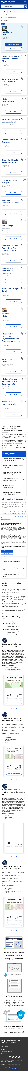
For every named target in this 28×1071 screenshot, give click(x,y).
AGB (21, 1060)
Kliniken (4, 11)
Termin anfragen (13, 44)
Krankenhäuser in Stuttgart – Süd (12, 569)
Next (16, 708)
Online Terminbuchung (10, 17)
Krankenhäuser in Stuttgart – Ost (12, 562)
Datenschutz (4, 1061)
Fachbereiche (12, 11)
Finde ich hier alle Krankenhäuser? (8, 486)
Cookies (17, 1060)
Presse (6, 1060)
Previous (11, 708)
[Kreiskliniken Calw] (4, 28)
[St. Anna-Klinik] (4, 310)
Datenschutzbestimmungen (20, 516)
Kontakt (2, 1060)
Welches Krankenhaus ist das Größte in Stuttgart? (12, 473)
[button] (5, 21)
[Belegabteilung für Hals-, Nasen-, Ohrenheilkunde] (14, 684)
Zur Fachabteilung (14, 702)
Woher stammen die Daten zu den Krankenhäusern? (12, 493)
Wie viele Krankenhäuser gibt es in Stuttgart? (13, 466)
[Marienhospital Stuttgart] (4, 221)
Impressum (12, 1060)
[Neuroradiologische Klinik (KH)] (14, 906)
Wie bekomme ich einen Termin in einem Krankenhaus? (13, 459)
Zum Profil (13, 48)
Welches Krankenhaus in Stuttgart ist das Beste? (10, 480)
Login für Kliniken (5, 1046)
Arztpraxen (21, 11)
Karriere (10, 1061)
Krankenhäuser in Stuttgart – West (12, 575)
